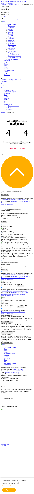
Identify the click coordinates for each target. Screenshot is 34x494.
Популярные (11, 26)
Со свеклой (11, 43)
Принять (9, 490)
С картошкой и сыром (14, 57)
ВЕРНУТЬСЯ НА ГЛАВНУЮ (17, 148)
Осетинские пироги (10, 24)
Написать (3, 221)
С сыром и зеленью (13, 54)
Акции (6, 67)
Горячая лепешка (13, 59)
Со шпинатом (12, 45)
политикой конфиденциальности (11, 199)
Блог (5, 360)
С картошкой (11, 37)
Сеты (5, 62)
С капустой (11, 40)
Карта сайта (7, 364)
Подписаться (4, 194)
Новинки (7, 60)
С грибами (11, 38)
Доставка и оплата (9, 70)
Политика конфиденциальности (13, 203)
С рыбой (10, 34)
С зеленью (11, 49)
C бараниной (11, 41)
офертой (24, 199)
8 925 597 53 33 (18, 371)
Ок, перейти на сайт (6, 321)
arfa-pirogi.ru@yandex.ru (12, 372)
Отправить (4, 269)
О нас (6, 73)
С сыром (10, 29)
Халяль (6, 68)
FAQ (5, 361)
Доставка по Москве (10, 363)
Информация (8, 104)
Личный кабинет (15, 20)
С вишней (11, 46)
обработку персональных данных (21, 201)
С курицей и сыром (13, 53)
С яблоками (11, 48)
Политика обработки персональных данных (13, 486)
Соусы (6, 64)
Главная (3, 112)
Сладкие (10, 30)
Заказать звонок (5, 20)
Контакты (7, 75)
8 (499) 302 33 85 (6, 4)
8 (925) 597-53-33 (16, 4)
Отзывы (6, 71)
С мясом (10, 32)
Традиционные (12, 51)
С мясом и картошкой (14, 56)
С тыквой (10, 35)
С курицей (11, 27)
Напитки (7, 65)
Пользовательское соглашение (10, 203)
